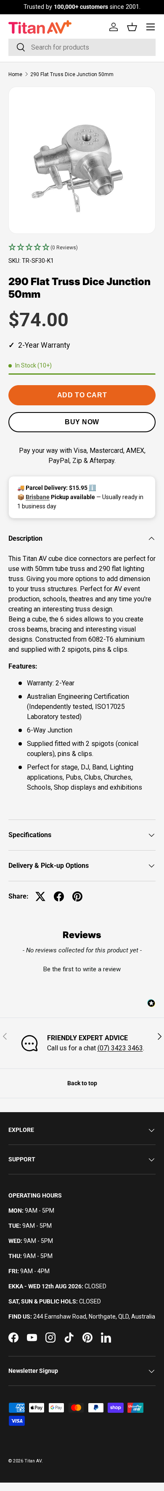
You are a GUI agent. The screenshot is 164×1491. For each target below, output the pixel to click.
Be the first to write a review (82, 969)
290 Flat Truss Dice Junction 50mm (72, 74)
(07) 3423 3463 (120, 1048)
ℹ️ (92, 487)
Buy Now (82, 422)
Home (15, 74)
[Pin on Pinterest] (77, 896)
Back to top (82, 1083)
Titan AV (33, 1461)
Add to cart (82, 395)
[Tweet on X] (40, 896)
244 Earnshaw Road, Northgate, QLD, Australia (94, 1316)
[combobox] (82, 47)
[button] (82, 247)
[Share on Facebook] (59, 896)
